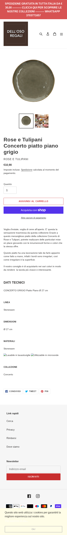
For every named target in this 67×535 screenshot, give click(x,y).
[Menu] (61, 33)
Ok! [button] (33, 529)
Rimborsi (11, 438)
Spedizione (26, 169)
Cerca (10, 421)
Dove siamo (13, 446)
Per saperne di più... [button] (16, 520)
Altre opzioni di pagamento (33, 218)
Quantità (8, 184)
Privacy (11, 429)
